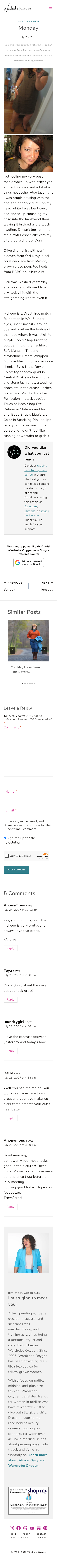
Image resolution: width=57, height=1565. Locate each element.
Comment (12, 727)
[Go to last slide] (12, 650)
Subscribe (40, 1538)
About (26, 1534)
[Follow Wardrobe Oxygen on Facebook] (18, 1528)
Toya (8, 970)
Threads (29, 511)
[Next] (44, 650)
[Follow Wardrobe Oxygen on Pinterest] (45, 1528)
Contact (42, 1534)
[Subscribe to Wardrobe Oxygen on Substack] (38, 1528)
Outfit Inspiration (28, 21)
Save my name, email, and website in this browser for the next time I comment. (28, 825)
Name (11, 791)
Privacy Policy (19, 1538)
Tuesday (46, 586)
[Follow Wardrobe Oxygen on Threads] (25, 1528)
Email (11, 810)
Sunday (13, 586)
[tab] (22, 683)
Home (13, 1534)
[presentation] (28, 640)
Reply (10, 948)
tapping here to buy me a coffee (35, 470)
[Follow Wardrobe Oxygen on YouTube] (32, 1528)
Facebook (30, 506)
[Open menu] (50, 7)
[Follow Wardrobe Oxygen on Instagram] (12, 1528)
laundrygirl (14, 1021)
